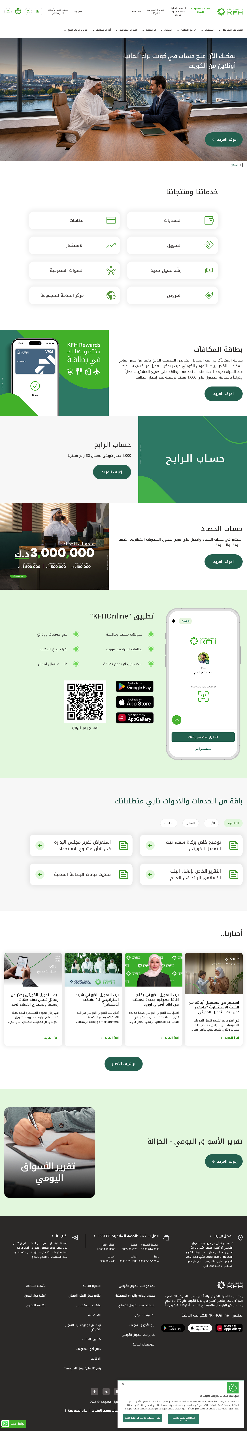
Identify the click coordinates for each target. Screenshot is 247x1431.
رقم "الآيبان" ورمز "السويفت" (82, 1368)
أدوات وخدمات (103, 30)
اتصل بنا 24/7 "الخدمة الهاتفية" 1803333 (128, 1236)
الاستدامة (94, 1315)
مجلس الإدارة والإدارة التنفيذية (135, 1295)
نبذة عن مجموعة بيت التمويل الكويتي (83, 1327)
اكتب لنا (61, 1236)
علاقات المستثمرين (88, 1305)
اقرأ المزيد (232, 1037)
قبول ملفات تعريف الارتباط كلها (142, 1418)
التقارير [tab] (190, 823)
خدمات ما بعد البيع (78, 30)
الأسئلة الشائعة (36, 1286)
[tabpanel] (123, 860)
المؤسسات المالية (144, 1344)
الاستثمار (151, 30)
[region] (181, 1404)
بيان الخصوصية (77, 1410)
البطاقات (209, 30)
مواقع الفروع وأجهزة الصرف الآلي (58, 11)
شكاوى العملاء (91, 1339)
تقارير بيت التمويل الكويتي (138, 1335)
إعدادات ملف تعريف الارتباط (184, 1419)
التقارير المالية (92, 1286)
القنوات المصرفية (128, 30)
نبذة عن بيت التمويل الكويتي (137, 1286)
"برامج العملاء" (188, 30)
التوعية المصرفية (144, 1315)
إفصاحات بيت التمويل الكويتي (136, 1305)
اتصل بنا (78, 12)
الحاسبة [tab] (169, 823)
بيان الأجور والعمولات (142, 1325)
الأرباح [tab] (211, 823)
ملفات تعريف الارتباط (106, 1410)
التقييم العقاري (36, 1305)
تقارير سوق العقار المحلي (85, 1295)
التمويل (168, 30)
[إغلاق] (123, 1384)
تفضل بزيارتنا (223, 1236)
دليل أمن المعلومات (88, 1349)
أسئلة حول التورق (35, 1295)
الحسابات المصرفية (233, 30)
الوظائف (95, 1358)
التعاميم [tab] (233, 823)
